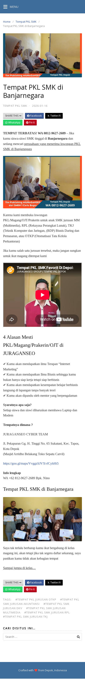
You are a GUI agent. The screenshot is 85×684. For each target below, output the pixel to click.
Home (7, 21)
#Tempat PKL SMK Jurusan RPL (47, 612)
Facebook (36, 115)
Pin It (31, 122)
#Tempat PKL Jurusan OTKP (35, 599)
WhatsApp (14, 122)
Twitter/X (55, 115)
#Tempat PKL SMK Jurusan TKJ (25, 616)
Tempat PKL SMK (26, 21)
